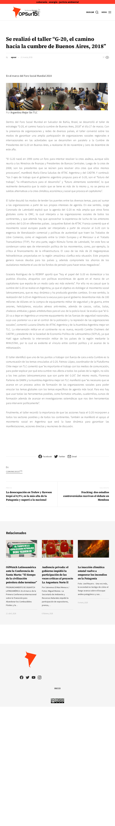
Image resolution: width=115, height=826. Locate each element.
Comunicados (14, 471)
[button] (106, 12)
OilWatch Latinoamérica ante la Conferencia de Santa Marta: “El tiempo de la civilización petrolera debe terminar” (21, 575)
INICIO (57, 688)
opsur (13, 57)
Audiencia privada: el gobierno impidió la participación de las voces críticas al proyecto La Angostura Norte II (57, 575)
